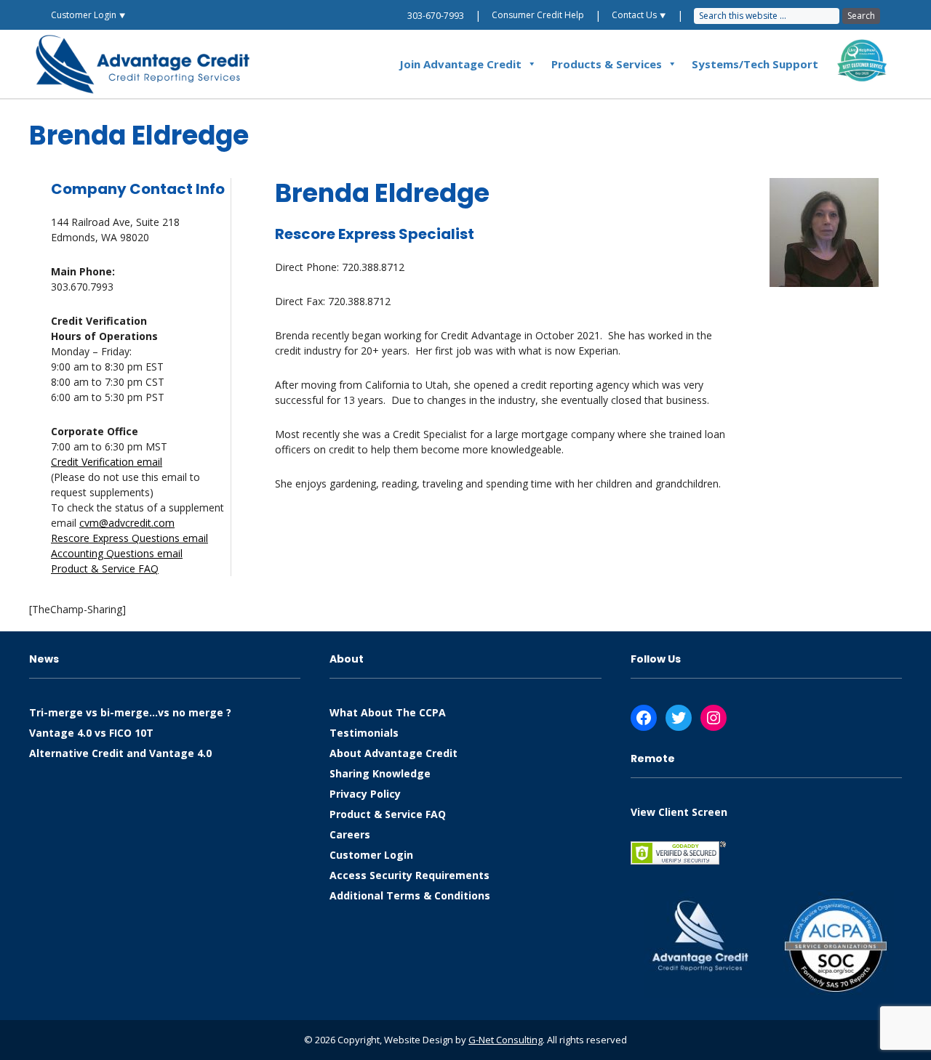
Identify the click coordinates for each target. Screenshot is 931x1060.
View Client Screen (679, 812)
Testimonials (364, 733)
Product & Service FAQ (105, 568)
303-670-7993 (435, 15)
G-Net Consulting (505, 1039)
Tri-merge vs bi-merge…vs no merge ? (130, 712)
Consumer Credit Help (538, 15)
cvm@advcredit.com (127, 523)
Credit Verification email (106, 462)
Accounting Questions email (117, 553)
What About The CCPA (387, 712)
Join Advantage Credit (460, 64)
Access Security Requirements (409, 875)
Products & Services (606, 64)
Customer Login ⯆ (88, 15)
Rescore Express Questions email (129, 538)
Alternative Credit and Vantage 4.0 (120, 753)
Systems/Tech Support (755, 64)
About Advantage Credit (393, 753)
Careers (349, 834)
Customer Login (371, 855)
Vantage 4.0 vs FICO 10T (91, 733)
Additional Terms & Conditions (409, 895)
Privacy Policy (365, 794)
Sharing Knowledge (380, 773)
